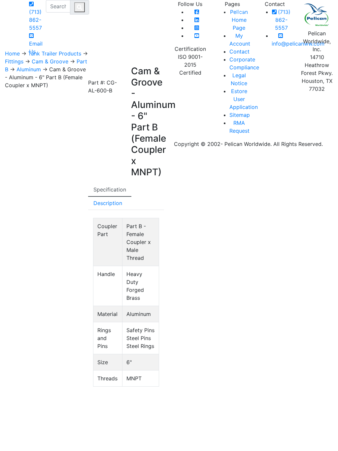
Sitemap (239, 115)
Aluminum (29, 69)
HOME (149, 13)
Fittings (14, 61)
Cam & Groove (50, 61)
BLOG (243, 13)
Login (295, 9)
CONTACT (217, 13)
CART (318, 9)
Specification (109, 189)
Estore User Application (243, 99)
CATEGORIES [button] (179, 13)
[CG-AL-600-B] (94, 71)
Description (107, 203)
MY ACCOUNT (268, 13)
